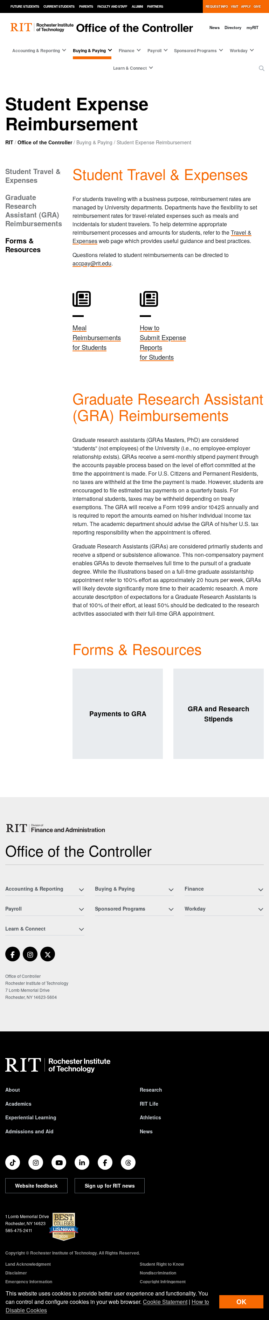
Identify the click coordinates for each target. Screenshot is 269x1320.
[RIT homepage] (42, 27)
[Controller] (56, 828)
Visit (234, 6)
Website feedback (36, 1185)
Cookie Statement (165, 1302)
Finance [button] (126, 50)
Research (151, 1089)
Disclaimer (16, 1273)
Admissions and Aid (29, 1131)
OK (241, 1301)
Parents (86, 6)
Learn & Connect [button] (130, 68)
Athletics (150, 1117)
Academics (18, 1103)
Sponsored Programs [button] (195, 50)
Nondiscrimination (158, 1273)
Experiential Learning (30, 1117)
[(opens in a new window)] (12, 954)
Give (257, 6)
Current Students (59, 6)
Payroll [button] (154, 50)
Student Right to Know (162, 1264)
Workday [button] (239, 50)
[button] (261, 68)
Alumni (137, 6)
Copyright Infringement (163, 1281)
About (12, 1089)
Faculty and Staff (112, 6)
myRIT (252, 27)
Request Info (217, 6)
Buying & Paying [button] (89, 50)
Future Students (25, 6)
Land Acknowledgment (28, 1264)
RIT (9, 142)
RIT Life (149, 1103)
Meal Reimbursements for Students (97, 337)
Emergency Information (28, 1281)
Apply (246, 6)
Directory (233, 27)
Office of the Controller (134, 27)
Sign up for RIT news (110, 1185)
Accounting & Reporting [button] (36, 50)
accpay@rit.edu (92, 263)
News (214, 27)
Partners (155, 6)
